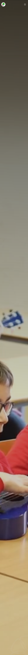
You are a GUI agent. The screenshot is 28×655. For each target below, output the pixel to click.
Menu (25, 4)
